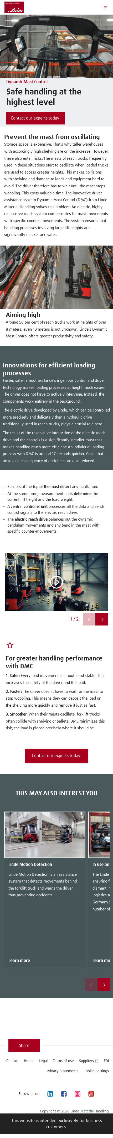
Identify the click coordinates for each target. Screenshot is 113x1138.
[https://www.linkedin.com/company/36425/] (50, 1094)
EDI (106, 1061)
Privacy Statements (62, 1071)
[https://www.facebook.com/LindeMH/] (63, 1094)
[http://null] (104, 1094)
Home (29, 1061)
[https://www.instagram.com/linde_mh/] (77, 1094)
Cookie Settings (96, 1071)
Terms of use (63, 1061)
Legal (43, 1061)
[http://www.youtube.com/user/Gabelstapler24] (91, 1094)
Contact (12, 1061)
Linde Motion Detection (30, 864)
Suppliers (86, 1061)
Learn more (19, 960)
